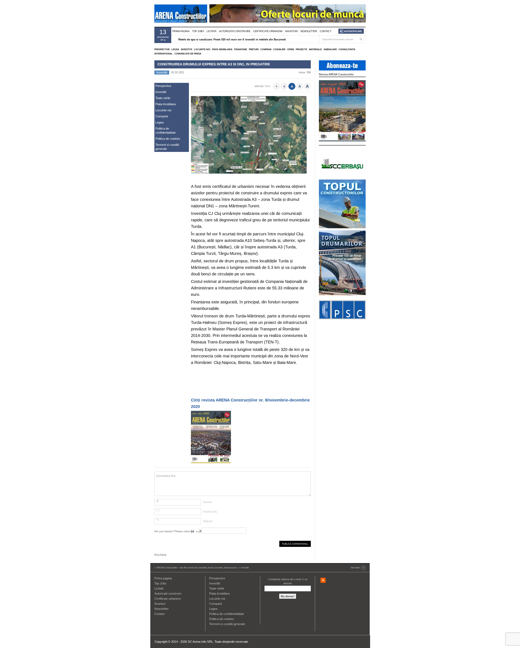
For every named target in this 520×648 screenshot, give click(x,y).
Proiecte (301, 49)
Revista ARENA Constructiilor (336, 74)
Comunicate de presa (187, 53)
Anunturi (291, 31)
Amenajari (330, 49)
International (163, 53)
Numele (207, 502)
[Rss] (323, 580)
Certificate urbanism (267, 31)
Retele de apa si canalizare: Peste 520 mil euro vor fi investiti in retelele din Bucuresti (232, 39)
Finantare (240, 49)
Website (208, 521)
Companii (265, 49)
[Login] (351, 31)
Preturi (254, 49)
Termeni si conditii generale (167, 146)
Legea (175, 49)
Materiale (315, 49)
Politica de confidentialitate (165, 130)
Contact (325, 31)
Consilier (279, 49)
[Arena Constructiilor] (180, 13)
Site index (355, 567)
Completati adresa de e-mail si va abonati (287, 581)
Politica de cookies (167, 138)
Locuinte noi (202, 49)
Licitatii (211, 31)
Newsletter (308, 31)
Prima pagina (181, 31)
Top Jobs (198, 31)
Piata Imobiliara (222, 49)
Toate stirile (162, 98)
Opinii (290, 49)
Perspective (162, 49)
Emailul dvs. (210, 511)
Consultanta (347, 49)
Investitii (186, 49)
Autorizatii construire (234, 31)
